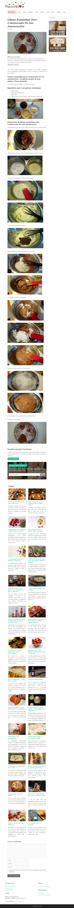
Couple (18, 12)
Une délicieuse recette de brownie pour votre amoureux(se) (15, 651)
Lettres (36, 12)
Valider (42, 474)
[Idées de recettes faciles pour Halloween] (17, 820)
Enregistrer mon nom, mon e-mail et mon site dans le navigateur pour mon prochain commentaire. (27, 870)
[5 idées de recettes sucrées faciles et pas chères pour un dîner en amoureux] (17, 585)
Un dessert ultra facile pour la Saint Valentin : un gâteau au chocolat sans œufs (36, 620)
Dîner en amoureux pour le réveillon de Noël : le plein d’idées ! (35, 503)
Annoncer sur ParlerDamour (44, 886)
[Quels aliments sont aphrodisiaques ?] (17, 734)
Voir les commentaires (13, 458)
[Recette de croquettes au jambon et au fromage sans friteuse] (37, 763)
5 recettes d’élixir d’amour (35, 679)
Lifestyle (58, 12)
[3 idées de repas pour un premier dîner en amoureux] (37, 526)
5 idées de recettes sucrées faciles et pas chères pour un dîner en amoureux (16, 590)
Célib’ (24, 12)
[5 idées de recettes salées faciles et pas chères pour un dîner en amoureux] (37, 556)
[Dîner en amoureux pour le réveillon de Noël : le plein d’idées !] (37, 499)
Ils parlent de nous (9, 889)
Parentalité (30, 12)
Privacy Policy (41, 893)
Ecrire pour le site (8, 888)
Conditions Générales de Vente (44, 894)
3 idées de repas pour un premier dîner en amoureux (35, 530)
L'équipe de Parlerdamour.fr (11, 886)
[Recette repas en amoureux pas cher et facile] (17, 763)
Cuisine (9, 17)
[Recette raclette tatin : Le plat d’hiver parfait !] (17, 676)
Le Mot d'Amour (18, 901)
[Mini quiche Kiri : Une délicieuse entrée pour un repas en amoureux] (37, 647)
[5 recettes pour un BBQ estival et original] (37, 585)
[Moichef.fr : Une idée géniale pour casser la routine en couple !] (37, 791)
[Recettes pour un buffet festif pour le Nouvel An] (17, 499)
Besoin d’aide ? (11, 12)
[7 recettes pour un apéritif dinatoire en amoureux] (17, 556)
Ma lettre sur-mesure (13, 64)
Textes (53, 12)
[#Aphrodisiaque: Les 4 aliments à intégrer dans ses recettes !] (17, 526)
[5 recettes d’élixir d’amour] (37, 676)
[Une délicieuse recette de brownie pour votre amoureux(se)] (17, 647)
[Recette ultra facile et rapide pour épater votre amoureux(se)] (17, 704)
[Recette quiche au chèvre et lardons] (17, 791)
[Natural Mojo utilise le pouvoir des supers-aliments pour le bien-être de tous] (17, 616)
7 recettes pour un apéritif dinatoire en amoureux (15, 559)
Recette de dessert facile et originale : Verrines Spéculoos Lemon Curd (36, 709)
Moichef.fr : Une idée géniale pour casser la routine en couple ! (37, 795)
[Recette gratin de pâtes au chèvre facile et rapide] (37, 734)
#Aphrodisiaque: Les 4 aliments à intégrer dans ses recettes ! (16, 530)
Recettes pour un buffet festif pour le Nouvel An (16, 502)
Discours (42, 12)
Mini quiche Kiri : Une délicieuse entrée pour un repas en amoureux (36, 651)
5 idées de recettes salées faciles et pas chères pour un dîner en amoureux (36, 560)
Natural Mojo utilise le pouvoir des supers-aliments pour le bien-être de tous (16, 620)
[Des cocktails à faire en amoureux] (37, 820)
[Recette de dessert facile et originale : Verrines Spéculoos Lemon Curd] (37, 704)
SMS (48, 12)
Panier (64, 12)
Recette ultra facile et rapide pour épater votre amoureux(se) (16, 708)
